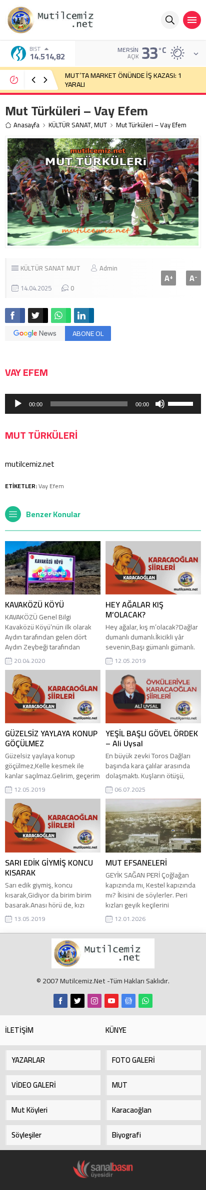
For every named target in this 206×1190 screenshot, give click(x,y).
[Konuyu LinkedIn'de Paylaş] (84, 315)
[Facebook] (61, 1001)
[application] (103, 404)
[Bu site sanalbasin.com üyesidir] (103, 1169)
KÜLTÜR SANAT (69, 125)
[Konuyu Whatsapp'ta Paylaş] (61, 315)
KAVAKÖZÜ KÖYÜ (34, 604)
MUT (100, 125)
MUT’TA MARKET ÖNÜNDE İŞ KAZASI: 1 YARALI (123, 80)
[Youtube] (111, 1001)
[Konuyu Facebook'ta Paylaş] (15, 315)
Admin (109, 268)
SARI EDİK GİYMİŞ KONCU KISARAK (49, 867)
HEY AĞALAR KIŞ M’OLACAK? (135, 609)
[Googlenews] (129, 1001)
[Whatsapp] (145, 1001)
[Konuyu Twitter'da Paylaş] (38, 315)
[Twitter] (77, 1001)
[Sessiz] (160, 404)
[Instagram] (95, 1001)
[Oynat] (18, 404)
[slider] (182, 403)
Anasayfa (27, 125)
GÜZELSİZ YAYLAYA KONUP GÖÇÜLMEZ (51, 738)
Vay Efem (51, 486)
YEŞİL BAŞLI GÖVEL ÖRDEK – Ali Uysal (152, 738)
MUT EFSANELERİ (136, 862)
